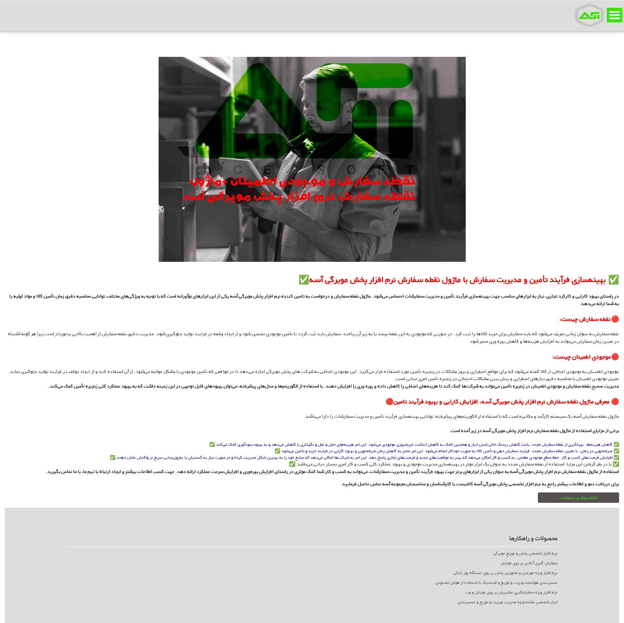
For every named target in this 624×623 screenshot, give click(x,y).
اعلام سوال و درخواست (578, 497)
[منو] (589, 15)
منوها (614, 15)
